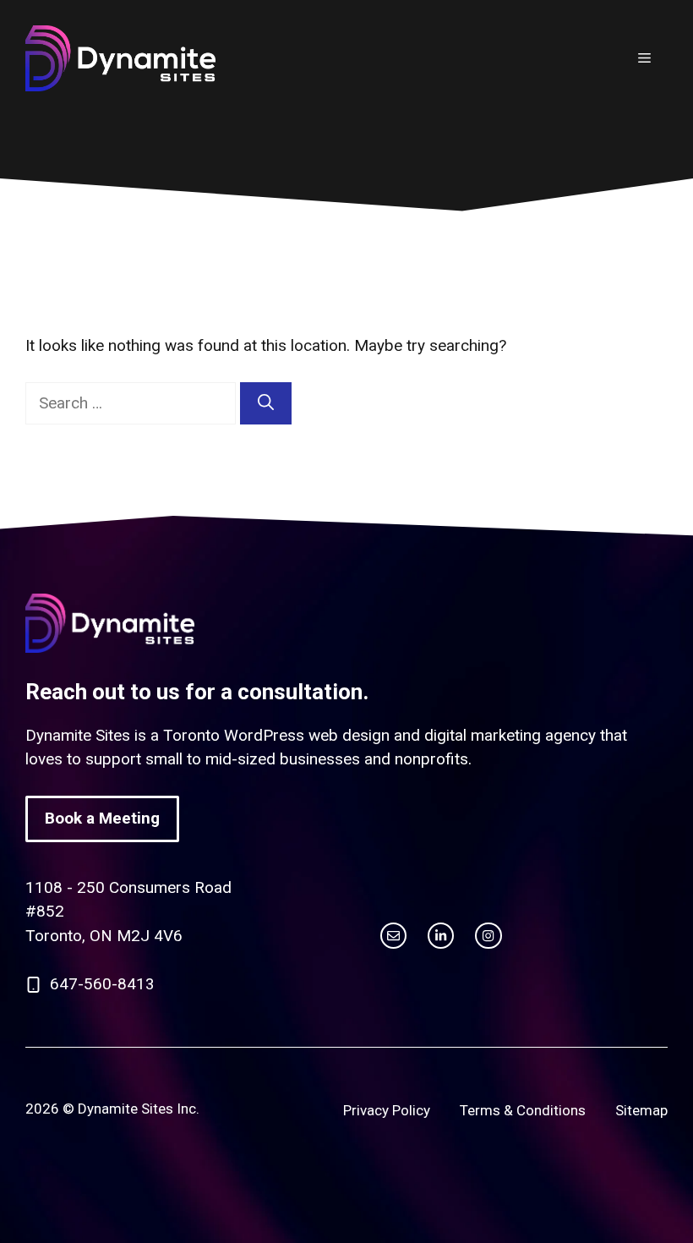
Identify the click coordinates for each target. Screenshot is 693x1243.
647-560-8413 (102, 984)
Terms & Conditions (523, 1110)
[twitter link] (441, 936)
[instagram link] (393, 936)
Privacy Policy (386, 1110)
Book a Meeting (102, 818)
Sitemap (641, 1110)
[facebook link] (488, 936)
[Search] (266, 403)
